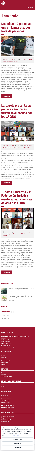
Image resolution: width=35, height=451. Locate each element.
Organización (4, 359)
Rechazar (17, 443)
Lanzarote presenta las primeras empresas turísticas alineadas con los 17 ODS (17, 111)
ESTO (2, 385)
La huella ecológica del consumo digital (21, 289)
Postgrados (4, 374)
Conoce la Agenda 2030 (9, 147)
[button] (29, 7)
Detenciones (6, 61)
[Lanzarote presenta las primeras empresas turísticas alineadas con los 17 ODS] (17, 132)
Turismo (26, 234)
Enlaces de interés (5, 361)
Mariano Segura (28, 59)
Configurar (17, 447)
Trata (17, 61)
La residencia (4, 395)
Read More (7, 96)
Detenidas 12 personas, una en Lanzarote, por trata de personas (16, 27)
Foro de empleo (5, 421)
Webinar (5, 235)
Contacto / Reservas (6, 402)
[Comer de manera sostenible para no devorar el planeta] (4, 298)
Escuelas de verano (6, 419)
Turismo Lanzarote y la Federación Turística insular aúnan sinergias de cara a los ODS (16, 197)
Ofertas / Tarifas (5, 400)
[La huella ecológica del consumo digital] (4, 291)
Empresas (18, 147)
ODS (28, 147)
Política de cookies (15, 435)
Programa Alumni (5, 418)
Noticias (3, 355)
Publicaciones (4, 362)
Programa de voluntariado (8, 416)
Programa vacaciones (6, 398)
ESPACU (3, 386)
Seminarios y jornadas (6, 376)
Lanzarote (12, 61)
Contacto (3, 364)
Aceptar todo (17, 439)
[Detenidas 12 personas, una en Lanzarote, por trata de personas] (17, 46)
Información (4, 357)
